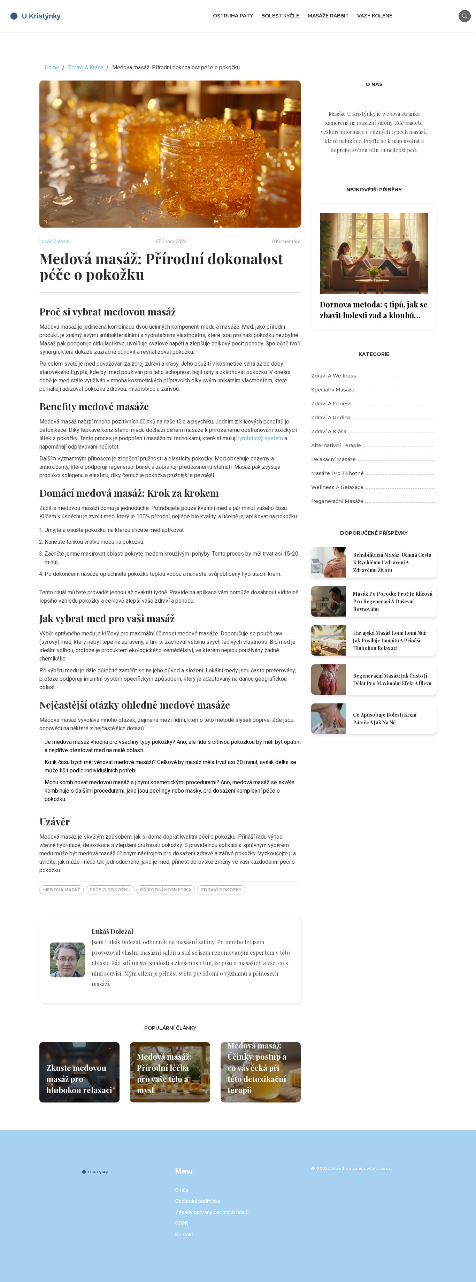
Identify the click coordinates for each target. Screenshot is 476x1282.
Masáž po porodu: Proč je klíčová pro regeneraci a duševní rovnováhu (392, 601)
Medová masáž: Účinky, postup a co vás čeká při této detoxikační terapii (257, 1067)
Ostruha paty (233, 16)
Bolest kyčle (280, 16)
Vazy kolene (374, 16)
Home (52, 67)
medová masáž (61, 889)
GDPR (181, 1223)
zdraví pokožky (221, 889)
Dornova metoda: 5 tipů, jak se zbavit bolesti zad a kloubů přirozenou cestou (374, 310)
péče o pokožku (110, 889)
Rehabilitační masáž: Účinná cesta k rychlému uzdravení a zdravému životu (392, 562)
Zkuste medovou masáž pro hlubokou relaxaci (79, 1078)
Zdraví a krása (328, 431)
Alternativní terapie (336, 445)
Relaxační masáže (333, 459)
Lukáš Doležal (54, 241)
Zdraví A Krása (85, 67)
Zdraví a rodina (331, 417)
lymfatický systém (260, 438)
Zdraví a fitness (331, 403)
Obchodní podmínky (197, 1201)
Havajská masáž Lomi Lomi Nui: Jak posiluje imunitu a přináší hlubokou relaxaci (390, 640)
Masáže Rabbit (328, 16)
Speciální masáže (332, 390)
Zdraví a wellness (333, 376)
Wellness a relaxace (337, 487)
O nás (182, 1190)
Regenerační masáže (337, 501)
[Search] (465, 16)
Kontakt (184, 1234)
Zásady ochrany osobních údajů (211, 1212)
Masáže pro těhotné (337, 473)
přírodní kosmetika (165, 889)
